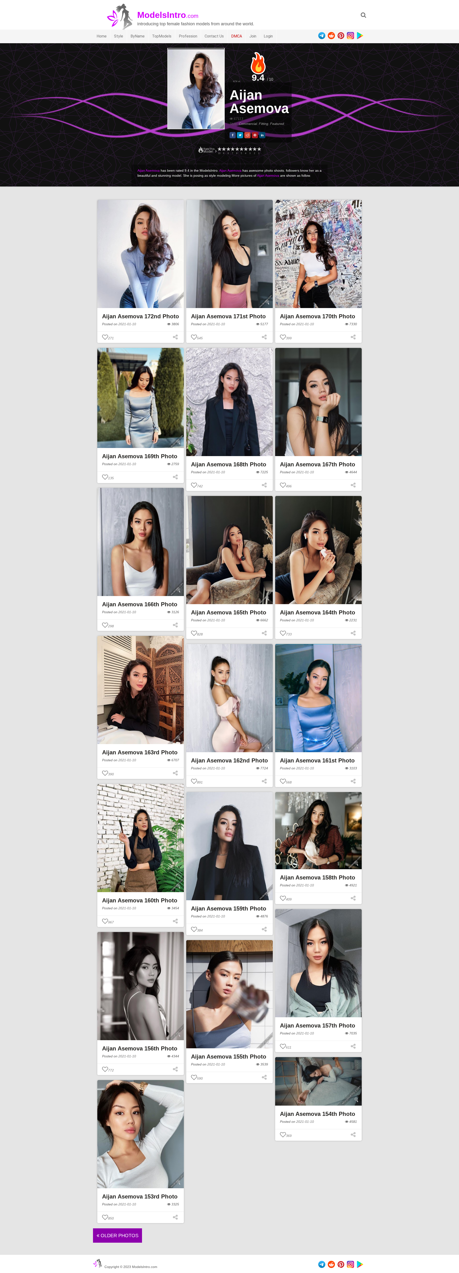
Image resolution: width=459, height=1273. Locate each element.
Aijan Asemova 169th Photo (139, 456)
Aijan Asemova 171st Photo (228, 316)
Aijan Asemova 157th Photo (317, 1025)
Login (268, 36)
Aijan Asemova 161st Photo (317, 760)
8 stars (228, 149)
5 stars (241, 149)
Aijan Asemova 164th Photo (317, 612)
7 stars (232, 149)
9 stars (223, 149)
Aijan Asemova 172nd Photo (140, 316)
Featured (277, 124)
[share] (233, 135)
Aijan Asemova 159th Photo (228, 908)
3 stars (250, 149)
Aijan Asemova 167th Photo (317, 464)
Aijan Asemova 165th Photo (228, 612)
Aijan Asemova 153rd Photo (140, 1196)
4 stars (245, 149)
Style (118, 36)
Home (102, 36)
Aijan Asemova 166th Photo (139, 604)
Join (252, 36)
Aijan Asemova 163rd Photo (140, 752)
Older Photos (118, 1235)
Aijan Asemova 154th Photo (317, 1114)
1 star (259, 149)
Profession (188, 36)
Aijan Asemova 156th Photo (139, 1048)
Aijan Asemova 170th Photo (317, 316)
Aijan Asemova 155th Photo (228, 1056)
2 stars (254, 149)
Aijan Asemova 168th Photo (228, 464)
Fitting (263, 124)
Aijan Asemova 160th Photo (139, 900)
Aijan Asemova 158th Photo (317, 877)
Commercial (248, 124)
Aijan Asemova (259, 101)
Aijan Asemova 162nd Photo (229, 760)
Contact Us (214, 36)
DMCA (236, 36)
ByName (138, 36)
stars (219, 149)
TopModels (161, 36)
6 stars (237, 149)
